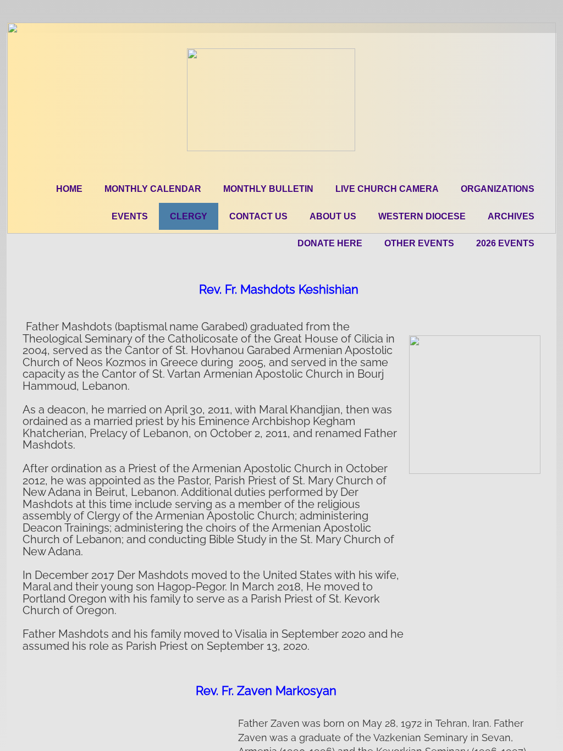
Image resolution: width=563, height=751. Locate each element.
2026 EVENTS (505, 243)
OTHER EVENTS (419, 243)
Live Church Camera (387, 189)
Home (69, 189)
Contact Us (258, 216)
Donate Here (329, 243)
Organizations (497, 189)
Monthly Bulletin (268, 189)
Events (130, 216)
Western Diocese (422, 216)
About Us (333, 216)
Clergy (188, 216)
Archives (511, 216)
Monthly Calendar (152, 189)
